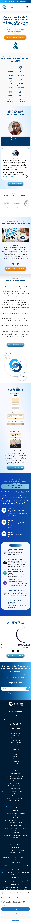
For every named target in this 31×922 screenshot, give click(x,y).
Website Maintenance (16, 738)
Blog (16, 763)
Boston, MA (15, 877)
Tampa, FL (15, 810)
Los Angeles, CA (15, 781)
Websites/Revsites (16, 733)
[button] (29, 892)
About (16, 754)
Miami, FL (15, 818)
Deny (15, 913)
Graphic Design (16, 742)
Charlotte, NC (15, 884)
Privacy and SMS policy (8, 693)
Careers (16, 761)
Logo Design (16, 740)
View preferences (15, 917)
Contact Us (16, 766)
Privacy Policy (15, 920)
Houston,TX (15, 847)
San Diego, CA (15, 788)
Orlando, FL (15, 803)
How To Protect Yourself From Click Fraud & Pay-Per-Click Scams (15, 646)
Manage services (5, 905)
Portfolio (16, 756)
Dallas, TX (16, 840)
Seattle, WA (15, 832)
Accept (15, 909)
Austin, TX (15, 855)
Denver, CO (15, 869)
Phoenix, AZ (15, 795)
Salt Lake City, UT (15, 825)
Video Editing (16, 735)
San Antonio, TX (15, 862)
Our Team (16, 759)
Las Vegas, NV (15, 773)
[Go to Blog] (15, 630)
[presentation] (13, 651)
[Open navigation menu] (27, 7)
